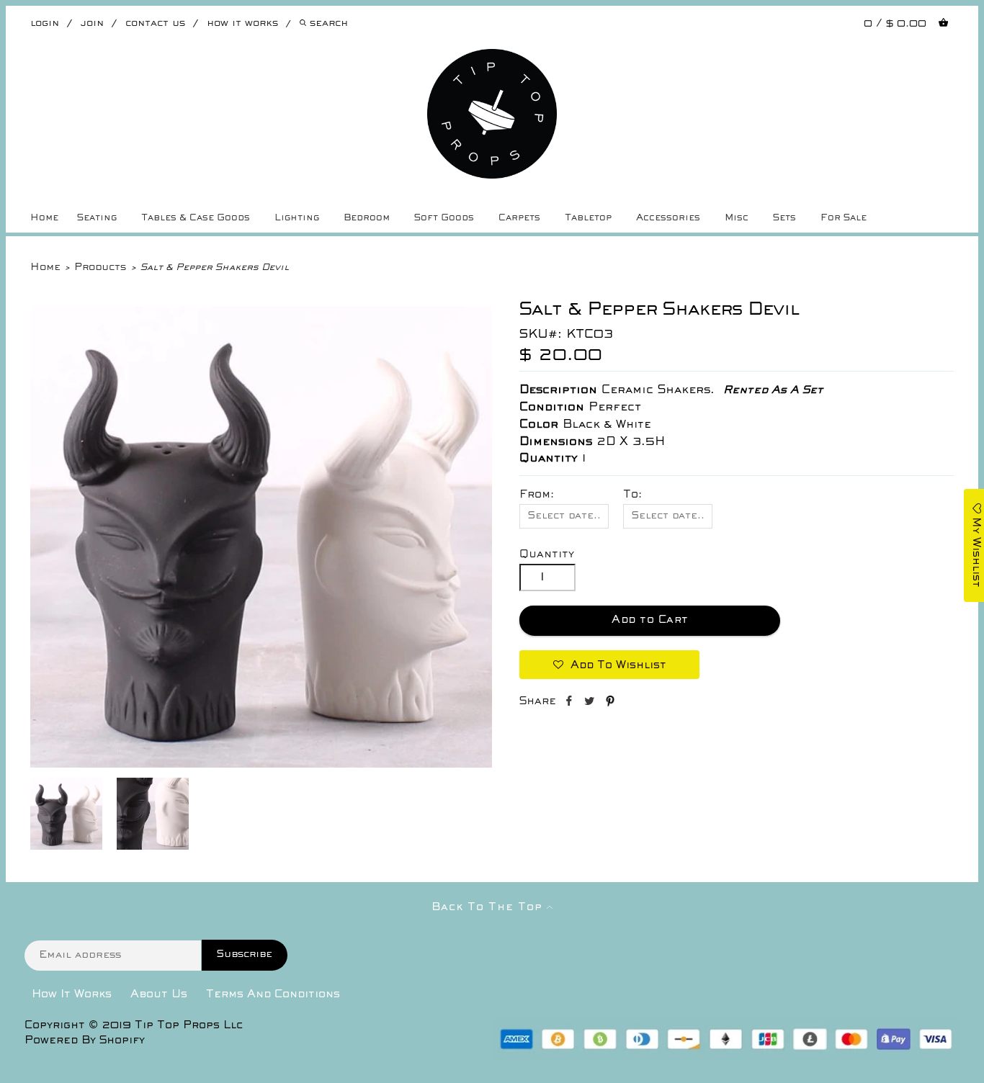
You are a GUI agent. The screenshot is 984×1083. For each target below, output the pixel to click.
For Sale (843, 218)
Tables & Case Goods (195, 218)
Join (92, 23)
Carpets (519, 218)
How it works (242, 23)
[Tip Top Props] (492, 60)
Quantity (546, 554)
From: (536, 495)
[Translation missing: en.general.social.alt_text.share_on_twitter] (591, 703)
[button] (609, 664)
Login (44, 23)
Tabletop (588, 218)
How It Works (72, 994)
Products (100, 267)
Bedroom (367, 218)
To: (632, 495)
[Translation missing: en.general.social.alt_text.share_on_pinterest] (610, 703)
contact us (155, 23)
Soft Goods (444, 218)
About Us (158, 994)
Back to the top (489, 907)
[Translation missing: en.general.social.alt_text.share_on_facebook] (570, 703)
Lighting (296, 218)
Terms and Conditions (273, 994)
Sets (784, 218)
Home (44, 218)
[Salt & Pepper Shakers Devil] (261, 765)
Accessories (668, 218)
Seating (97, 218)
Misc (736, 218)
